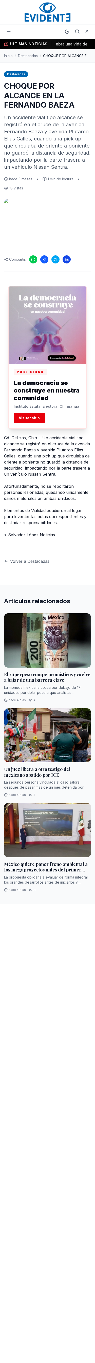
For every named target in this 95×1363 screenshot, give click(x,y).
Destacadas (28, 56)
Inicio (8, 56)
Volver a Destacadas (29, 561)
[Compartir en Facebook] (44, 259)
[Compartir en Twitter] (55, 259)
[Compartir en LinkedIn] (67, 259)
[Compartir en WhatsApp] (33, 259)
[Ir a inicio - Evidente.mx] (47, 12)
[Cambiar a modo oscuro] (67, 31)
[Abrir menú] (8, 31)
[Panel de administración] (87, 31)
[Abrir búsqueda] (77, 31)
